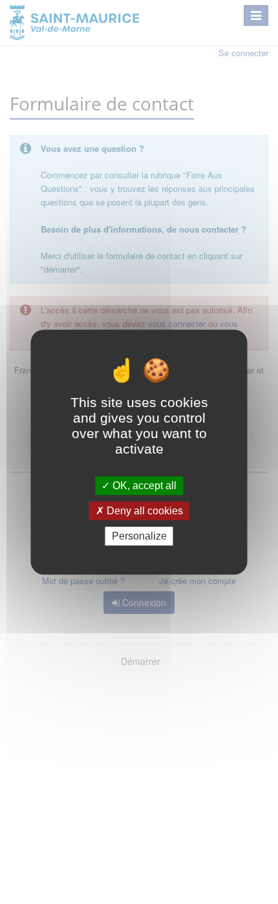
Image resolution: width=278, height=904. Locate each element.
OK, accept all (143, 485)
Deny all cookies (143, 510)
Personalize (139, 536)
